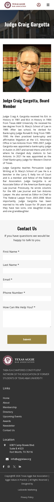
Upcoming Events (12, 416)
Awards (7, 421)
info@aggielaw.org (21, 459)
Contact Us (9, 430)
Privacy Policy (27, 497)
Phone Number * (14, 293)
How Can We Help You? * (19, 307)
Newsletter (9, 425)
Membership (10, 407)
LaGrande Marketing (27, 489)
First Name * (11, 251)
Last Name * (11, 265)
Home (6, 398)
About (6, 402)
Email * (7, 279)
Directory (8, 411)
